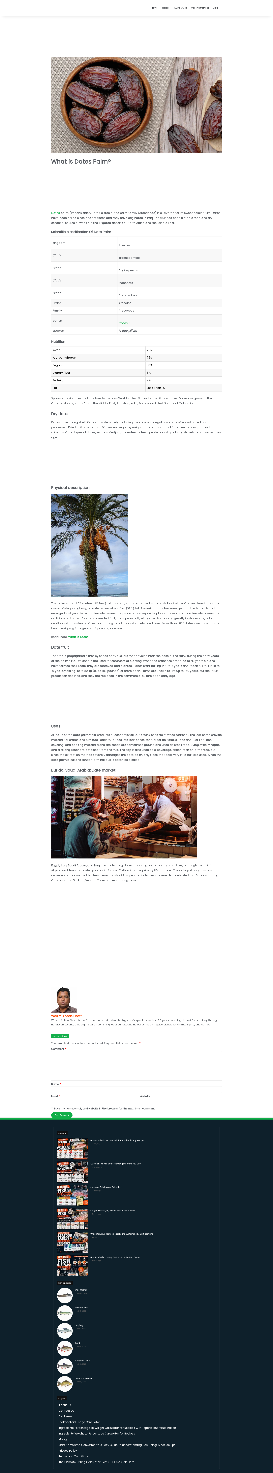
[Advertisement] (69, 33)
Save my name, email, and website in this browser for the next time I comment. (104, 1108)
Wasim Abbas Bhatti (66, 1016)
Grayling (79, 1325)
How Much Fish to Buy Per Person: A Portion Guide (115, 1257)
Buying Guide (180, 7)
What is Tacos (78, 637)
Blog (215, 7)
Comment (58, 1049)
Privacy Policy (68, 1451)
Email (55, 1096)
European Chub (82, 1360)
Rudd (77, 1343)
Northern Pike (81, 1307)
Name (56, 1084)
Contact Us (66, 1411)
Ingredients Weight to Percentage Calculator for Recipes (97, 1434)
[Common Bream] (65, 1384)
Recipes (165, 7)
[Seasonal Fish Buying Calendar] (72, 1195)
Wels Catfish (81, 1290)
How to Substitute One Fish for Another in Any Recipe (117, 1140)
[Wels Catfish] (65, 1295)
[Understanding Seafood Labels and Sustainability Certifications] (72, 1242)
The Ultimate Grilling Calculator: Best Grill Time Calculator (97, 1462)
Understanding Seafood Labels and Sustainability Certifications (121, 1233)
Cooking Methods (200, 7)
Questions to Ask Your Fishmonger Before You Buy (115, 1163)
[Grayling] (65, 1331)
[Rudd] (65, 1348)
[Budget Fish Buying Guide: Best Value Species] (72, 1219)
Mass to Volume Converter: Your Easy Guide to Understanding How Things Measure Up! (117, 1445)
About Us (65, 1405)
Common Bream (83, 1378)
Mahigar (64, 1439)
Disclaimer (66, 1416)
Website (145, 1096)
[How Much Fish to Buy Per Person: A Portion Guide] (72, 1265)
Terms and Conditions (73, 1456)
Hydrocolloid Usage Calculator (79, 1422)
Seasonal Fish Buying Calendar (105, 1187)
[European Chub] (65, 1366)
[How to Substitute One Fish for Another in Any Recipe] (72, 1148)
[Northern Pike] (65, 1313)
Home (154, 7)
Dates (55, 213)
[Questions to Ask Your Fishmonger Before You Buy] (72, 1172)
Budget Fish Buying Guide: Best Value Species (112, 1210)
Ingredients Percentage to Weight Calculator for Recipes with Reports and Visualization (117, 1428)
